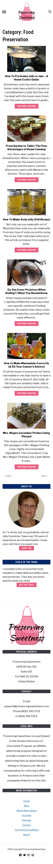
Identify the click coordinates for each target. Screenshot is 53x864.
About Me (27, 548)
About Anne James (26, 810)
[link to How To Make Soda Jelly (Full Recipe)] (26, 202)
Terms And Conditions (26, 830)
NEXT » (44, 476)
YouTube (26, 815)
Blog (26, 805)
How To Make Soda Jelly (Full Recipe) (26, 219)
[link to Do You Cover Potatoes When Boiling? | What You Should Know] (26, 272)
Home (26, 801)
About (26, 834)
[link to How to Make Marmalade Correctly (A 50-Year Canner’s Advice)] (26, 346)
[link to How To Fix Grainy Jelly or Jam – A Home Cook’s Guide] (26, 59)
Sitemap (26, 820)
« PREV (8, 476)
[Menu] (4, 12)
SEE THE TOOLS (26, 585)
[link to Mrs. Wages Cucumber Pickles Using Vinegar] (26, 416)
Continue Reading (26, 106)
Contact (26, 825)
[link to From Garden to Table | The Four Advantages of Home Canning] (26, 129)
